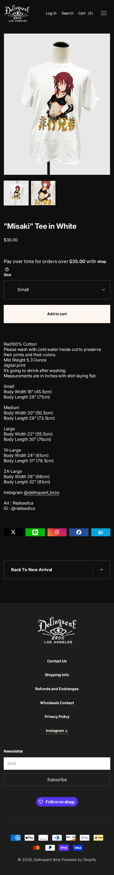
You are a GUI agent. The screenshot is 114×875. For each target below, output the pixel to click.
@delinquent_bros (41, 492)
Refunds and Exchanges (56, 688)
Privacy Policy (57, 716)
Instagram (55, 730)
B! (100, 532)
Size (7, 275)
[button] (67, 13)
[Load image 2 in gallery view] (43, 193)
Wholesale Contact (57, 702)
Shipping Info (57, 674)
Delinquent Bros (47, 859)
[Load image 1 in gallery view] (16, 193)
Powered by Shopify (79, 859)
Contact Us (57, 661)
